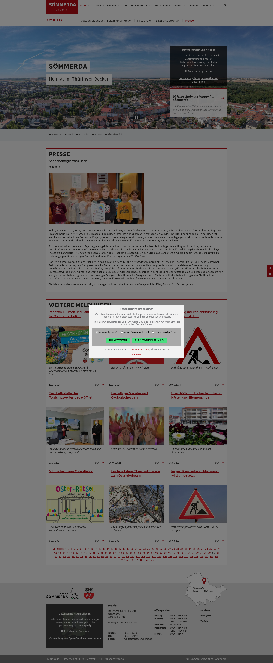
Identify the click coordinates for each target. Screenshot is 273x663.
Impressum (136, 354)
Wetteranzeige (163, 332)
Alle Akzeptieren (118, 340)
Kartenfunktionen (133, 332)
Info (114, 332)
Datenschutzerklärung (139, 349)
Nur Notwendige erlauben (149, 340)
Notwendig (104, 332)
